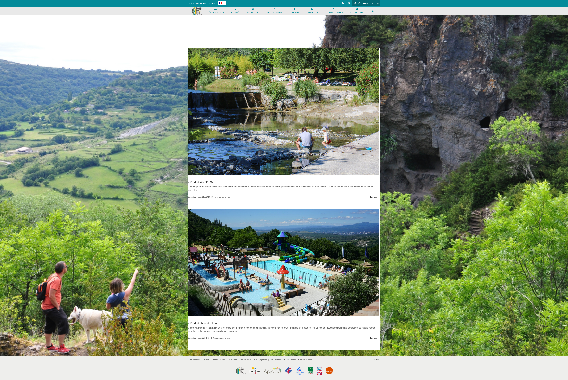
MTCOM (377, 360)
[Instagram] (343, 3)
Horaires (206, 360)
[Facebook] (337, 3)
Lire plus (373, 197)
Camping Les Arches (200, 181)
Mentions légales (246, 360)
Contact (223, 360)
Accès (215, 360)
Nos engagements (260, 360)
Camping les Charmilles (202, 322)
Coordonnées (194, 360)
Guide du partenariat (277, 360)
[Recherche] (372, 11)
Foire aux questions (305, 360)
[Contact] (349, 3)
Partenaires (233, 360)
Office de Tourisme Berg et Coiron (201, 3)
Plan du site (291, 360)
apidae (193, 197)
